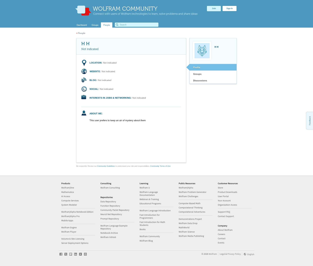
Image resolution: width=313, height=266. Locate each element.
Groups (197, 74)
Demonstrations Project (190, 219)
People (80, 33)
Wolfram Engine (69, 227)
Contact (221, 238)
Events (221, 242)
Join (214, 8)
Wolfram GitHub (108, 237)
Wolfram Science (187, 231)
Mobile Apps (67, 220)
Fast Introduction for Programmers (150, 216)
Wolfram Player (68, 231)
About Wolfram (225, 229)
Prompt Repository (109, 218)
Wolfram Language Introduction (155, 210)
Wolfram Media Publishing (191, 235)
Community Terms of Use (160, 166)
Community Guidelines (106, 166)
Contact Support (226, 216)
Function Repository (110, 205)
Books (143, 229)
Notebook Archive (109, 232)
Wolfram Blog (146, 240)
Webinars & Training (149, 199)
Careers (221, 234)
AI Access (65, 196)
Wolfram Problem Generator (192, 192)
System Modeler (69, 204)
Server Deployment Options (74, 243)
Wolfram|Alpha (186, 187)
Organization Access (227, 204)
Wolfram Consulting (110, 187)
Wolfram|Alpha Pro (70, 216)
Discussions (200, 80)
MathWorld (184, 227)
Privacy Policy (234, 253)
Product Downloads (227, 192)
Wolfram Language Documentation (149, 193)
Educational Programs (150, 203)
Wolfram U (145, 187)
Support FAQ (224, 211)
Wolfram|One (67, 187)
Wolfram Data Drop (188, 223)
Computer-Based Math (190, 203)
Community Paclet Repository (114, 210)
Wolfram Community (150, 236)
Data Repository (108, 201)
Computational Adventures (192, 211)
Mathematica (67, 192)
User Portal (223, 196)
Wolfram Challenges (188, 196)
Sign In (229, 8)
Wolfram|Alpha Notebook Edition (77, 211)
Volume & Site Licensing (72, 238)
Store (220, 187)
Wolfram (213, 253)
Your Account (224, 200)
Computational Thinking (190, 207)
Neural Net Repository (111, 214)
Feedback (310, 120)
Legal (222, 253)
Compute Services (70, 200)
